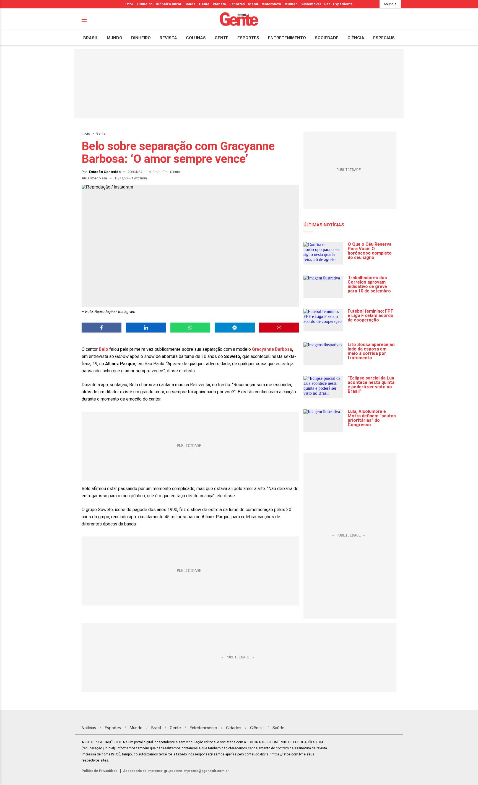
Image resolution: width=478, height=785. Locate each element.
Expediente (343, 4)
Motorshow (271, 4)
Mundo (114, 37)
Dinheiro (144, 4)
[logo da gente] (239, 19)
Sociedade (327, 37)
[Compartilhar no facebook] (101, 328)
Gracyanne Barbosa (272, 349)
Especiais (384, 37)
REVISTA (168, 37)
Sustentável (310, 4)
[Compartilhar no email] (279, 328)
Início (86, 133)
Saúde (190, 4)
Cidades (233, 727)
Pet (327, 4)
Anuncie (390, 4)
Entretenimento (287, 37)
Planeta (219, 4)
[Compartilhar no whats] (190, 328)
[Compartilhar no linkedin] (146, 328)
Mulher (290, 4)
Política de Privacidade (100, 771)
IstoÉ (129, 4)
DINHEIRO (141, 37)
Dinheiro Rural (168, 4)
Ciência (355, 37)
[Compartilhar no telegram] (234, 328)
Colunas (196, 37)
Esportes (237, 4)
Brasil (90, 37)
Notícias (89, 727)
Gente (204, 4)
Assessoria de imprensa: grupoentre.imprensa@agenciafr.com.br (176, 771)
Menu (253, 4)
